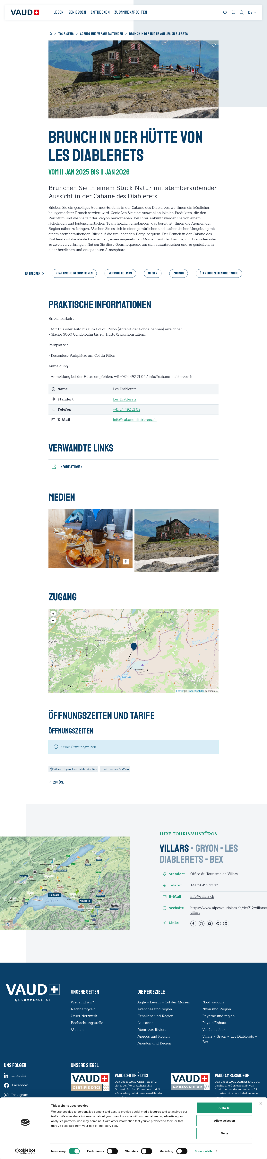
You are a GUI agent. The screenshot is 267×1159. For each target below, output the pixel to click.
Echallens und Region (155, 1016)
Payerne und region (218, 1016)
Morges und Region (154, 1036)
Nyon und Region (217, 1009)
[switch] (108, 1151)
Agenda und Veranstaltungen (101, 34)
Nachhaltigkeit (83, 1009)
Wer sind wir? (82, 1002)
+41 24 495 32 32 (204, 885)
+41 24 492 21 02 (126, 409)
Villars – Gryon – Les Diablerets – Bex (229, 1039)
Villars (174, 848)
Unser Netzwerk (84, 1016)
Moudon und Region (154, 1043)
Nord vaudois (213, 1002)
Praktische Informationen (74, 273)
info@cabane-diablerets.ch (135, 420)
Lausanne (145, 1023)
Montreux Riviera (152, 1030)
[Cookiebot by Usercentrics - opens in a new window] (25, 1151)
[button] (134, 647)
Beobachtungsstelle (87, 1023)
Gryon (207, 848)
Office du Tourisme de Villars (214, 874)
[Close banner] (261, 1103)
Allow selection (224, 1120)
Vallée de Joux (214, 1030)
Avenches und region (154, 1009)
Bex (216, 859)
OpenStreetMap (196, 690)
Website (176, 908)
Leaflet (180, 690)
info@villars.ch (202, 896)
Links (174, 923)
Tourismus (66, 34)
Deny (224, 1133)
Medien (152, 273)
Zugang (178, 273)
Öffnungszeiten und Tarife (219, 273)
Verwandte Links (120, 273)
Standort (177, 874)
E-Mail (175, 896)
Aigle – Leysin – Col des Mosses (163, 1002)
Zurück (58, 782)
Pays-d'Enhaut (214, 1023)
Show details (203, 1151)
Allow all (224, 1107)
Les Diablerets (124, 399)
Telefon (176, 885)
